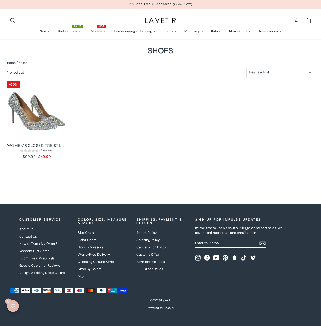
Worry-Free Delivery (94, 254)
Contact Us (28, 236)
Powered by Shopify (160, 308)
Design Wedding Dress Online (42, 273)
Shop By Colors (89, 269)
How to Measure (90, 247)
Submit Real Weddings (37, 258)
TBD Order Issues (149, 269)
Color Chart (87, 240)
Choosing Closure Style (96, 262)
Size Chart (86, 232)
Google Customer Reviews (39, 265)
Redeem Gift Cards (34, 251)
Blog (81, 276)
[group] (36, 151)
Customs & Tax (147, 254)
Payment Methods (150, 262)
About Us (26, 229)
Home (11, 63)
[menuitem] (45, 31)
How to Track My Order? (38, 244)
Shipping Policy (148, 240)
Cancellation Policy (151, 247)
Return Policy (146, 232)
